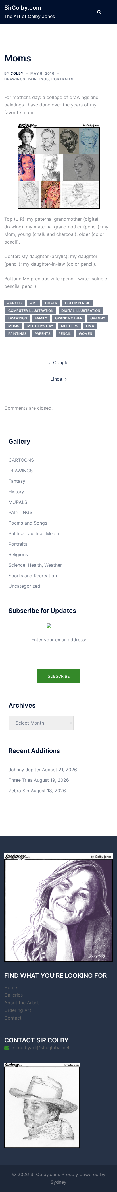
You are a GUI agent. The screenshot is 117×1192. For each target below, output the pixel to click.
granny (97, 318)
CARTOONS (21, 460)
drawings (17, 318)
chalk (51, 303)
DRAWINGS (14, 79)
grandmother (68, 318)
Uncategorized (24, 586)
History (16, 491)
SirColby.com (22, 7)
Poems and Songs (28, 523)
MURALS (18, 502)
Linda (56, 379)
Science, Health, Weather (35, 565)
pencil (64, 333)
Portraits (62, 79)
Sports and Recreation (33, 575)
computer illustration (30, 310)
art (33, 303)
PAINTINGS (38, 79)
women (85, 333)
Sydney (58, 1182)
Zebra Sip (19, 790)
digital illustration (80, 310)
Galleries (13, 995)
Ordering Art (17, 1010)
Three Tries (20, 780)
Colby (17, 73)
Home (10, 987)
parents (43, 333)
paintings (17, 333)
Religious (18, 554)
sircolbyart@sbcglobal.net (41, 1047)
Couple (60, 362)
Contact (13, 1018)
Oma (90, 326)
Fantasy (17, 481)
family (41, 318)
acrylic (14, 303)
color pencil (77, 303)
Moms (13, 326)
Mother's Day (40, 326)
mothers (69, 326)
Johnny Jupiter (25, 769)
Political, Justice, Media (34, 533)
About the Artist (21, 1002)
